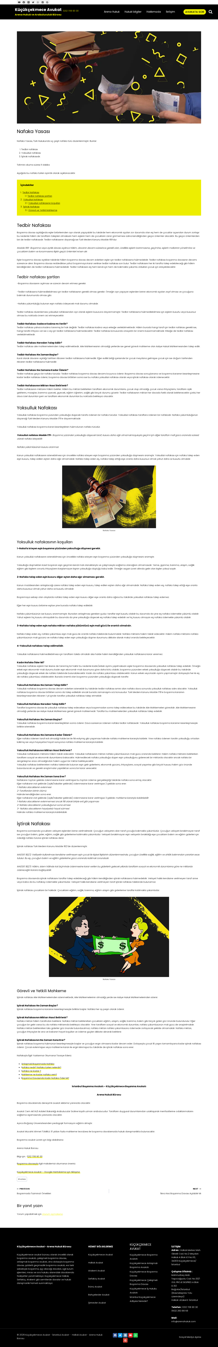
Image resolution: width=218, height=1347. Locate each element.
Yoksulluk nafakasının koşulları (44, 203)
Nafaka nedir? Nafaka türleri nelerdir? (41, 1067)
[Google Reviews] (125, 1340)
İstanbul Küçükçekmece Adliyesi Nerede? (143, 1299)
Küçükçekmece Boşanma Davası (143, 1273)
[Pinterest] (42, 2)
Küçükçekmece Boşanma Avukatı (143, 1256)
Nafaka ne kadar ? (31, 1070)
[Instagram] (125, 1335)
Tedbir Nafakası (31, 192)
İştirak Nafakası (31, 206)
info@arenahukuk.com (183, 1321)
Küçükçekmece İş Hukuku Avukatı (143, 1290)
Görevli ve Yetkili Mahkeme (42, 210)
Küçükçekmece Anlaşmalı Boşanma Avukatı (143, 1265)
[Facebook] (24, 2)
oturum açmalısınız (52, 1214)
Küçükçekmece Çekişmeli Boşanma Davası (143, 1282)
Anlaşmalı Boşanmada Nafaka (37, 1063)
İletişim (170, 12)
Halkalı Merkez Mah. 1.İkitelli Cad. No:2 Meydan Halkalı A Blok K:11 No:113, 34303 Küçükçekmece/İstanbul (186, 1257)
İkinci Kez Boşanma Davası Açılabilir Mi (180, 1191)
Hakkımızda (154, 12)
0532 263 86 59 (179, 1310)
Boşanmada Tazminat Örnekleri (34, 1191)
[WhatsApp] (38, 2)
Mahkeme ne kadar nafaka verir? (39, 1074)
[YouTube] (19, 2)
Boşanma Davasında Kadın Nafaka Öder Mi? (45, 1078)
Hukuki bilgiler (133, 12)
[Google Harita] (47, 2)
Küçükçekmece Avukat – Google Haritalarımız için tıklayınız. (48, 1171)
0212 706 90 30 (71, 10)
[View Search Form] (210, 12)
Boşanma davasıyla (27, 1163)
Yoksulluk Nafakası (33, 199)
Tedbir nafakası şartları (40, 195)
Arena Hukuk (112, 12)
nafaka (22, 1179)
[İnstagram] (28, 2)
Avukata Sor (194, 12)
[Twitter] (33, 2)
